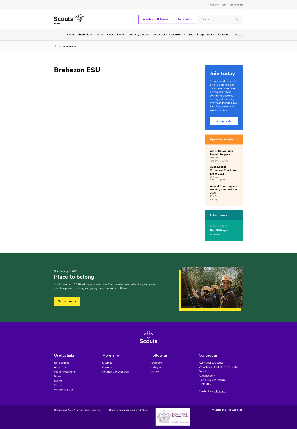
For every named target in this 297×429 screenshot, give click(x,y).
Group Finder (236, 4)
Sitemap (107, 363)
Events (121, 34)
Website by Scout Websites (227, 409)
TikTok (154, 372)
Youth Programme (200, 34)
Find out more (67, 301)
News (110, 34)
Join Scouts (184, 19)
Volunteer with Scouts (155, 19)
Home (70, 34)
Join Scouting (61, 363)
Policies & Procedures (115, 372)
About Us (83, 34)
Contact (238, 34)
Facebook (156, 363)
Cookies (214, 4)
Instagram (156, 367)
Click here (220, 391)
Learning (223, 34)
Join (224, 4)
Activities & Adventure (167, 34)
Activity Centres (139, 34)
